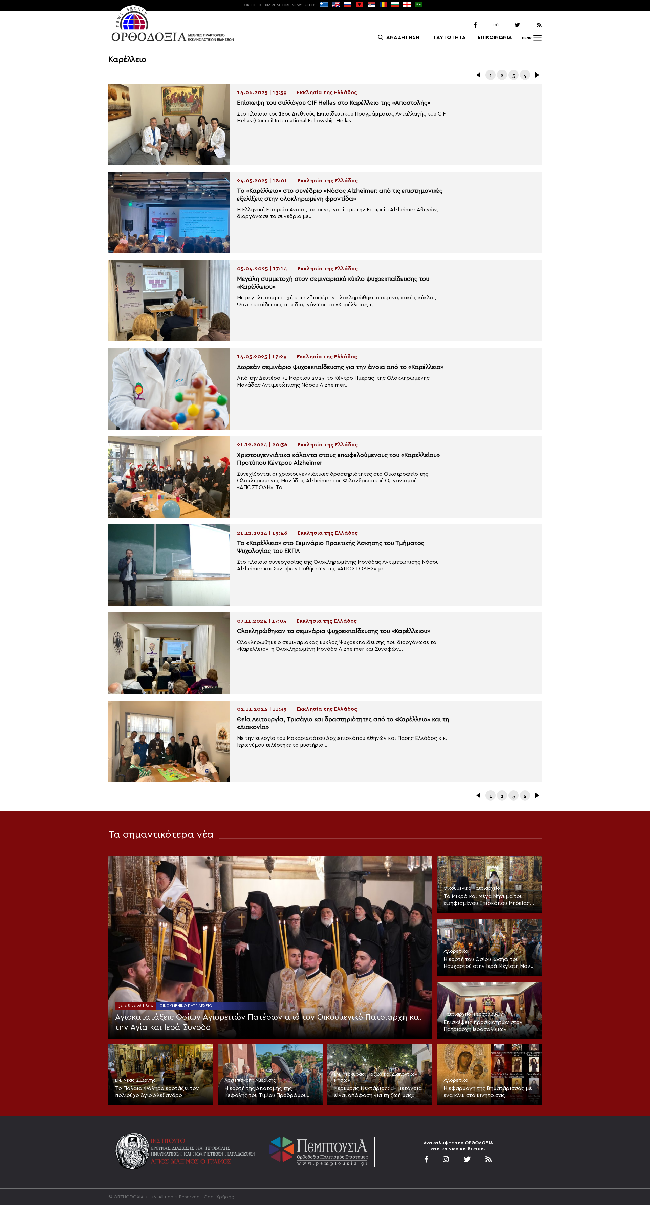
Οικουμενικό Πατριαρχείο (185, 1006)
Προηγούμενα (479, 75)
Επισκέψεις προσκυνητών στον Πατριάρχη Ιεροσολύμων (483, 1026)
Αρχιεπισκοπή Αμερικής (250, 1080)
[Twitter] (510, 25)
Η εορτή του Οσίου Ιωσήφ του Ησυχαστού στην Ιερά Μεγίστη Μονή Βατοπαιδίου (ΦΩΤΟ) (488, 963)
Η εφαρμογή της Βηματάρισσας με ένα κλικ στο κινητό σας (487, 1092)
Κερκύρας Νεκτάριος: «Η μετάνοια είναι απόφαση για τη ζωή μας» (378, 1092)
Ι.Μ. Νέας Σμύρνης (135, 1080)
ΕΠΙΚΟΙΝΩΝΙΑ (495, 37)
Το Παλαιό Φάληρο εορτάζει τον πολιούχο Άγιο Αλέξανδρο (157, 1092)
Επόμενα (537, 75)
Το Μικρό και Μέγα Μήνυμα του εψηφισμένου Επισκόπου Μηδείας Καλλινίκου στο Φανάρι (486, 900)
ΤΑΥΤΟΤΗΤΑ (449, 37)
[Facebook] (466, 25)
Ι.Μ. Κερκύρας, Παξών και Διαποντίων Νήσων (375, 1077)
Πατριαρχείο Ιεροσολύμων (473, 1014)
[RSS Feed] (531, 25)
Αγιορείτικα (455, 951)
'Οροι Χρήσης (218, 1196)
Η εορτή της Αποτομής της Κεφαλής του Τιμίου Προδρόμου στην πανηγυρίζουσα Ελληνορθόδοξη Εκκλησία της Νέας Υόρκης (269, 1092)
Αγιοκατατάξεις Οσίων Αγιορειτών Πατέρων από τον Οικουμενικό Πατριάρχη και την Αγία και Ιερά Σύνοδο (268, 1022)
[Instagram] (488, 25)
